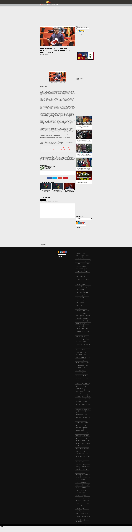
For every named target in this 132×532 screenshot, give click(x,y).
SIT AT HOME (84, 487)
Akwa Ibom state (78, 266)
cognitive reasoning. (79, 313)
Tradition (86, 505)
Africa (89, 260)
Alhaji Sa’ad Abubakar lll (79, 269)
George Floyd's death (79, 360)
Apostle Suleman (84, 274)
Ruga (89, 477)
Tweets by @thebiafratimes (81, 81)
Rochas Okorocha (78, 477)
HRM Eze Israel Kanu (79, 367)
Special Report (78, 498)
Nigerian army (78, 425)
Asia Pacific (78, 279)
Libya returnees (85, 401)
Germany (86, 360)
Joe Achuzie (78, 393)
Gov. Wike (77, 362)
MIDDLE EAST (84, 406)
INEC (83, 378)
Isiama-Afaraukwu (79, 388)
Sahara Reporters (78, 480)
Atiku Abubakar (78, 281)
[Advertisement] (66, 15)
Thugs (89, 503)
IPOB (82, 383)
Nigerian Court (78, 427)
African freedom (78, 261)
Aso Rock (82, 279)
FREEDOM (85, 352)
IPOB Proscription (78, 385)
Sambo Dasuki (85, 480)
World (89, 516)
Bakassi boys (78, 284)
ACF (83, 258)
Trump (77, 506)
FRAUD (81, 352)
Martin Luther (78, 404)
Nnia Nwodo (78, 440)
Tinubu (77, 505)
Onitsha (81, 451)
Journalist (77, 394)
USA (88, 511)
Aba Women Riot (78, 253)
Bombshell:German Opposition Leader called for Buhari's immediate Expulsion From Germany (82, 163)
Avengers (77, 282)
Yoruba (83, 519)
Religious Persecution (79, 474)
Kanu (82, 396)
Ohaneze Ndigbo (86, 448)
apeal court (78, 274)
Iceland (80, 370)
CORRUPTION (88, 315)
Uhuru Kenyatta (84, 508)
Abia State (83, 255)
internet (88, 381)
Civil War (88, 310)
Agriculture (83, 263)
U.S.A (87, 506)
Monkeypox (88, 407)
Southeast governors (79, 497)
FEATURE (83, 347)
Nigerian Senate (85, 435)
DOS (83, 328)
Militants (77, 407)
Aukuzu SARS (87, 281)
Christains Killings (83, 308)
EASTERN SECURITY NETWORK (80, 331)
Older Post (70, 173)
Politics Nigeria (82, 461)
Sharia (77, 485)
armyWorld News (82, 276)
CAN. (84, 305)
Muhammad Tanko (79, 409)
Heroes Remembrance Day (80, 365)
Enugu (77, 339)
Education (77, 334)
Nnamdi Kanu (78, 438)
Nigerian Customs (85, 427)
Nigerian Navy (85, 432)
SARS (77, 482)
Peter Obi (88, 456)
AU (83, 281)
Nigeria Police (84, 420)
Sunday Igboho (85, 500)
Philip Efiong (81, 458)
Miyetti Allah (83, 407)
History (87, 365)
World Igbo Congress (86, 518)
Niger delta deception (79, 414)
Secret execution (78, 484)
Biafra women (86, 295)
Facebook (50, 178)
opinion (86, 453)
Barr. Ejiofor (83, 284)
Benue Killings (85, 287)
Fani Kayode (83, 346)
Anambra (86, 271)
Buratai (81, 305)
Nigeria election (78, 419)
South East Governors (79, 493)
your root (87, 519)
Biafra (77, 289)
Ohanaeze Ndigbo (79, 448)
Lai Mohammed (78, 401)
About (73, 525)
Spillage (83, 498)
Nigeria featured (85, 419)
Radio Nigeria (86, 471)
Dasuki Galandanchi (84, 321)
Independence (78, 378)
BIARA (77, 297)
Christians (83, 310)
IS (85, 386)
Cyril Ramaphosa (86, 320)
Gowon (88, 362)
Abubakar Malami (78, 256)
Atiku (87, 279)
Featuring (82, 349)
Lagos (85, 399)
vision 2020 (86, 513)
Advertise (76, 525)
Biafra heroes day (78, 292)
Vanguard (77, 513)
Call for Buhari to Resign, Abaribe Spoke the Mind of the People (69, 191)
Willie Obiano (84, 516)
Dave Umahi (78, 323)
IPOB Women (78, 386)
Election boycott (83, 336)
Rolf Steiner (85, 477)
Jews (85, 391)
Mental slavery (84, 404)
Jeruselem (81, 391)
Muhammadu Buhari (87, 409)
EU (76, 341)
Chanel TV (86, 307)
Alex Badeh (85, 268)
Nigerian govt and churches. (80, 430)
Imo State (84, 375)
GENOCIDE (83, 359)
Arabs (89, 274)
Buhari (77, 305)
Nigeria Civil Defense (86, 417)
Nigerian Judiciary (78, 432)
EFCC (82, 334)
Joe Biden (83, 393)
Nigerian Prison (78, 435)
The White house (83, 503)
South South (86, 493)
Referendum (78, 472)
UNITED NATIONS (79, 511)
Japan (77, 391)
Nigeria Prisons (86, 422)
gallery (89, 357)
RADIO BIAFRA (85, 469)
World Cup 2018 (78, 518)
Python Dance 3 (78, 469)
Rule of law (78, 479)
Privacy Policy (83, 525)
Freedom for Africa (79, 354)
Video (82, 513)
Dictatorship (78, 326)
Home (71, 525)
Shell (88, 485)
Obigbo (86, 445)
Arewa (77, 276)
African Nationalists (86, 261)
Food (77, 352)
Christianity (78, 310)
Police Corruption (78, 459)
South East (84, 492)
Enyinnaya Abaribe (82, 339)
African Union (78, 263)
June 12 (85, 394)
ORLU (77, 456)
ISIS (84, 388)
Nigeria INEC (78, 420)
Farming (88, 346)
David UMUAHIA (84, 323)
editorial (87, 333)
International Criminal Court (80, 381)
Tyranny (81, 506)
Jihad (89, 391)
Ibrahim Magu (86, 368)
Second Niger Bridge (83, 482)
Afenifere (84, 260)
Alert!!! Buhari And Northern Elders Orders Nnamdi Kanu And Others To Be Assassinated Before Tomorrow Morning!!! (83, 176)
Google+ (60, 178)
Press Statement (78, 464)
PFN (76, 458)
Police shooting (85, 459)
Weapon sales (78, 516)
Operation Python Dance (80, 453)
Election (77, 336)
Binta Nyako (82, 297)
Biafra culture (82, 289)
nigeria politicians (79, 422)
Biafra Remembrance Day (80, 294)
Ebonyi (88, 331)
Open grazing (86, 451)
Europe (80, 341)
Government (83, 362)
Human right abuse (79, 368)
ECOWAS (83, 333)
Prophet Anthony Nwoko (86, 466)
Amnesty (81, 271)
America (77, 271)
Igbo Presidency (84, 373)
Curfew (81, 320)
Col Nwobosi (86, 313)
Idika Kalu (84, 370)
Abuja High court (78, 258)
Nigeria (86, 414)
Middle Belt (78, 406)
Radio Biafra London (79, 471)
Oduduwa (77, 446)
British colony (82, 302)
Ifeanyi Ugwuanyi (78, 372)
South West (78, 495)
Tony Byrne (81, 505)
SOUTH (84, 490)
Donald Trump (78, 328)
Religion (83, 472)
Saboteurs (83, 479)
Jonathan (88, 393)
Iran (82, 386)
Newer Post (45, 173)
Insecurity (77, 380)
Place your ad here (79, 78)
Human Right (86, 367)
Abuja (84, 256)
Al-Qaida (84, 266)
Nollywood (83, 440)
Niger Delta (84, 412)
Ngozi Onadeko (78, 412)
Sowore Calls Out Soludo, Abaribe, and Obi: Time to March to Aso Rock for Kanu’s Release (58, 5)
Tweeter (55, 178)
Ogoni (82, 446)
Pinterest (65, 178)
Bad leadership (83, 282)
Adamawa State (78, 260)
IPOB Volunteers (85, 385)
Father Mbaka (78, 347)
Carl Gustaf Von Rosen (79, 307)
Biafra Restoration (79, 295)
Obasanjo (77, 445)
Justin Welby (78, 396)
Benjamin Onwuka (79, 287)
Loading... (78, 79)
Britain (77, 302)
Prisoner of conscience (86, 464)
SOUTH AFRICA (78, 492)
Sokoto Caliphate (79, 490)
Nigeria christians (78, 417)
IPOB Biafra (87, 383)
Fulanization (84, 357)
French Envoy (86, 354)
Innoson (87, 378)
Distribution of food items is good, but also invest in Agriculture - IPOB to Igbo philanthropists (57, 191)
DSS (86, 328)
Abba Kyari (77, 255)
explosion (84, 341)
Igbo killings (78, 373)
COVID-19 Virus (78, 318)
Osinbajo (81, 456)
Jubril (82, 394)
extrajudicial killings (79, 344)
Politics (77, 461)
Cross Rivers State (85, 318)
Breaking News (84, 300)
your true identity (79, 521)
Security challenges (86, 484)
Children (77, 308)
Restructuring (87, 474)
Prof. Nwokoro (78, 466)
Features (77, 349)
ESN (88, 339)
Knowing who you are (79, 399)
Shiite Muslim (78, 487)
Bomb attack (78, 300)
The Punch (77, 503)
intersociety (78, 383)
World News (78, 519)
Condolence (82, 315)
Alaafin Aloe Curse (79, 268)
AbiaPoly (87, 255)
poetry (86, 458)
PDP (84, 456)
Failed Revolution (87, 344)
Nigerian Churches (85, 425)
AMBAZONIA (87, 269)
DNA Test (83, 326)
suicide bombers (78, 500)
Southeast (83, 495)
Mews (89, 404)
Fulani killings (78, 357)
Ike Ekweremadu (78, 375)
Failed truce (78, 346)
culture (77, 320)
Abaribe (84, 253)
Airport (88, 263)
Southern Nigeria (87, 497)
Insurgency (82, 380)
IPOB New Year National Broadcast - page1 (46, 191)
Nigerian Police (78, 433)
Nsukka (83, 443)
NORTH (88, 440)
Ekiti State (86, 334)
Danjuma (77, 321)
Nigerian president (86, 433)
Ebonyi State (78, 333)
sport (88, 498)
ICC (76, 370)
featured (88, 347)
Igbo (84, 372)
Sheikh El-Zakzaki (82, 485)
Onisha (77, 451)
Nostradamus (78, 443)
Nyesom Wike (88, 443)
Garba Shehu (78, 359)
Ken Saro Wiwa (87, 396)
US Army (84, 511)
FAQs (80, 525)
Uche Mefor (78, 508)
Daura (89, 321)
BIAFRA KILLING (85, 292)
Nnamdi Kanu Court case (85, 438)
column (77, 315)
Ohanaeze (86, 446)
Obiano (82, 445)
